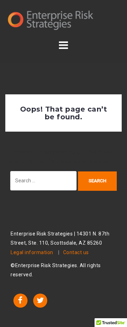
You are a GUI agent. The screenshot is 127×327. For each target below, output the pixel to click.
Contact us (76, 252)
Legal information (32, 252)
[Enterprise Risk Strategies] (50, 19)
